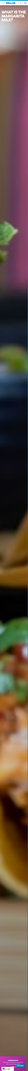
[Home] (8, 3)
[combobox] (8, 1069)
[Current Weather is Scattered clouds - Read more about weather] (18, 3)
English (8, 1069)
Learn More (17, 1064)
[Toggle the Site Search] (21, 3)
